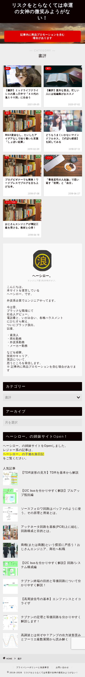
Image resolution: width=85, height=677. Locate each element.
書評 (20, 659)
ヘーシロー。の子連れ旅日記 (23, 454)
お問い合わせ (62, 667)
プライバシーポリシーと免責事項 (32, 667)
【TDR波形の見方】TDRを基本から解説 (50, 472)
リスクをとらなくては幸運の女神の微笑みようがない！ (42, 11)
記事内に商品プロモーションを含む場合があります (42, 36)
